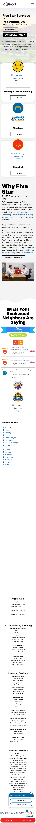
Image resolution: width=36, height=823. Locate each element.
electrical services (26, 253)
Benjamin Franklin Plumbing (22, 215)
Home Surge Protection (18, 781)
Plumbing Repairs (18, 678)
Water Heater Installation (18, 712)
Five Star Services (9, 4)
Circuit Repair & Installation (18, 766)
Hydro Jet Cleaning (18, 706)
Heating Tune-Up (18, 662)
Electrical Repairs (18, 760)
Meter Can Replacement (18, 771)
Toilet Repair (18, 731)
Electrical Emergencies (18, 756)
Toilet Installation (18, 733)
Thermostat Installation (18, 637)
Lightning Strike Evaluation (18, 777)
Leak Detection (18, 681)
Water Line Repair (18, 740)
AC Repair (18, 631)
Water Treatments (18, 691)
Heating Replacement (18, 660)
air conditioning (28, 250)
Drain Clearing (18, 702)
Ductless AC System (18, 639)
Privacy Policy (4, 813)
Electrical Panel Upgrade (18, 768)
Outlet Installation (18, 789)
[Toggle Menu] (32, 4)
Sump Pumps (18, 685)
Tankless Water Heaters (18, 714)
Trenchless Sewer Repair (18, 725)
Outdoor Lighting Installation (18, 783)
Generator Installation (18, 785)
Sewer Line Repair (18, 721)
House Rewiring (18, 779)
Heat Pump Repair (18, 664)
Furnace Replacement (18, 650)
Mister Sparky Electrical (14, 217)
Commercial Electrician (18, 787)
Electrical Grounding (18, 775)
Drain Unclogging (18, 704)
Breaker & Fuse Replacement (18, 762)
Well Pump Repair (18, 693)
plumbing (11, 253)
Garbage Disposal (18, 683)
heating (4, 253)
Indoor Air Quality (18, 641)
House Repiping (18, 689)
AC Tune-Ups (18, 635)
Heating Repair (18, 658)
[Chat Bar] (18, 820)
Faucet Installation (18, 687)
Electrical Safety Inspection (18, 758)
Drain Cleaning (18, 699)
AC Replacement (18, 633)
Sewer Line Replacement (18, 723)
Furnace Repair (18, 647)
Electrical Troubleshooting (18, 764)
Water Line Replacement (18, 742)
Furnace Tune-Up (18, 652)
